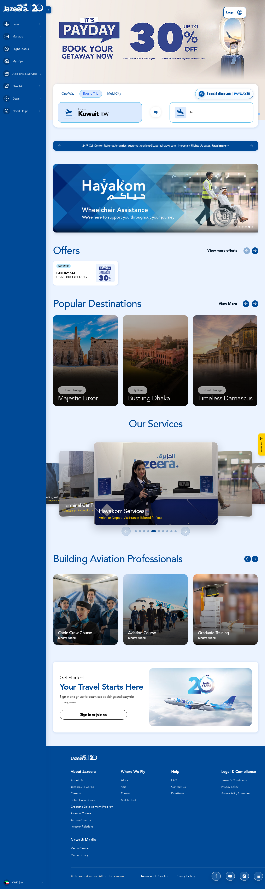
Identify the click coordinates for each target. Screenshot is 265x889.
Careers (76, 793)
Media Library (79, 855)
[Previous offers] (246, 250)
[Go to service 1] (136, 531)
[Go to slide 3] (242, 227)
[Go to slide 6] (253, 227)
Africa (124, 780)
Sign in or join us (93, 714)
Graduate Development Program (92, 807)
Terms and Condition (156, 876)
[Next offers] (255, 250)
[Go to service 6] (157, 531)
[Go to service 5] (152, 531)
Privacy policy (229, 787)
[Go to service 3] (144, 531)
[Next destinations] (255, 303)
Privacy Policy (185, 876)
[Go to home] (23, 7)
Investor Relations (82, 827)
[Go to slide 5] (249, 227)
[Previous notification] (59, 145)
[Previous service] (126, 531)
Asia (123, 787)
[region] (155, 487)
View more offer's (222, 250)
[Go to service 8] (167, 531)
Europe (125, 793)
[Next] (255, 559)
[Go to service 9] (171, 531)
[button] (155, 60)
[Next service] (185, 531)
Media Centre (80, 848)
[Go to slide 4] (246, 227)
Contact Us (178, 787)
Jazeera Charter (81, 820)
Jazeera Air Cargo (82, 787)
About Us (77, 780)
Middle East (128, 800)
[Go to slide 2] (239, 227)
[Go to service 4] (148, 531)
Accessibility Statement (236, 793)
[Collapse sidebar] (48, 9)
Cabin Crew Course (83, 800)
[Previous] (247, 559)
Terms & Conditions (234, 780)
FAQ (174, 780)
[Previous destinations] (246, 303)
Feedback (177, 793)
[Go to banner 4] (259, 114)
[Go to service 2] (140, 531)
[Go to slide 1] (236, 227)
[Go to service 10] (176, 531)
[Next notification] (251, 145)
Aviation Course (81, 813)
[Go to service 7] (163, 531)
